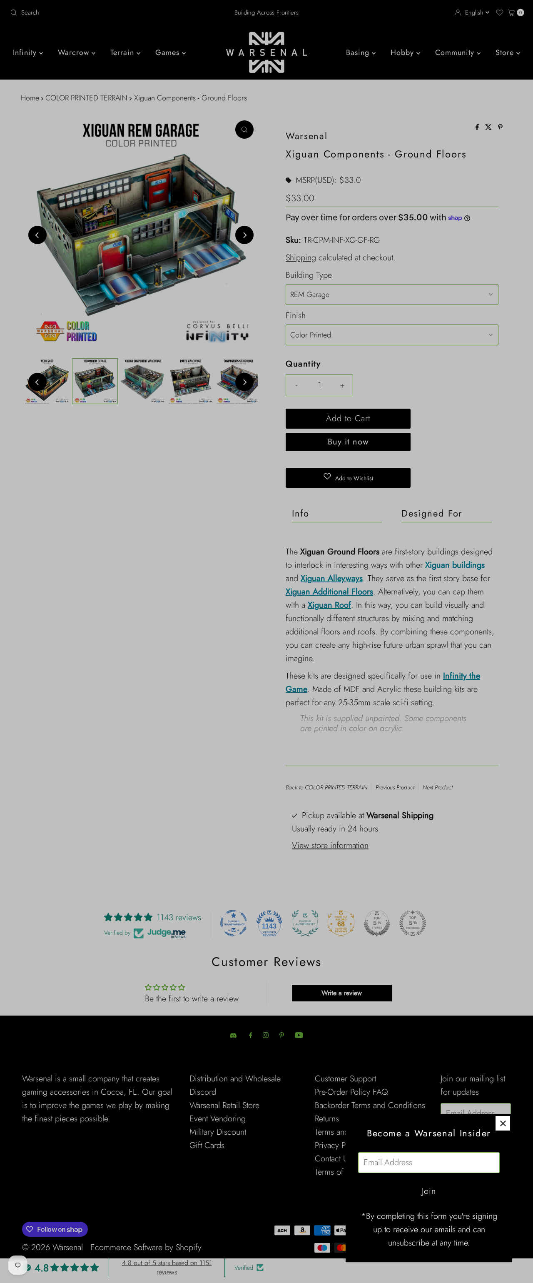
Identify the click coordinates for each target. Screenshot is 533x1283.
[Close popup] (503, 1123)
